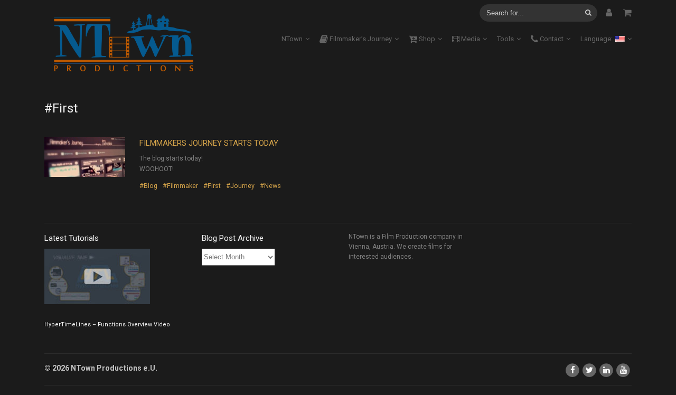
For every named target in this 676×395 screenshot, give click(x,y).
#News (270, 186)
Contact (551, 39)
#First (212, 186)
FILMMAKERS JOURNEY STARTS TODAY (208, 143)
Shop (426, 39)
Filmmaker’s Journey (360, 39)
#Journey (240, 186)
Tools (505, 39)
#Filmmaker (180, 186)
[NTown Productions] (123, 43)
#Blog (148, 186)
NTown (292, 39)
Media (469, 39)
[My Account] (609, 13)
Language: (597, 39)
